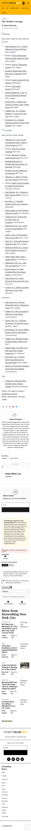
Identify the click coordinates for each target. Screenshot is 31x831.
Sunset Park (5, 680)
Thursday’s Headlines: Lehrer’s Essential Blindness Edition (10, 649)
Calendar (4, 776)
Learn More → (9, 476)
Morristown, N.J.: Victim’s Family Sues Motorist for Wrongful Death (15, 360)
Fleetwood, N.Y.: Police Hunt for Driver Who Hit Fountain (16, 219)
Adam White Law (13, 474)
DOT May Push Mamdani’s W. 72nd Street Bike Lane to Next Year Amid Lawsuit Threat (9, 628)
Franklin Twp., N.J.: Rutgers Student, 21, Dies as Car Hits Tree (16, 114)
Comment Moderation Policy (5, 801)
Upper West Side (6, 622)
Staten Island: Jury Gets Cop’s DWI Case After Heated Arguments (16, 351)
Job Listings (5, 816)
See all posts (7, 721)
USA (3, 8)
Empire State (15, 8)
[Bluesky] (17, 759)
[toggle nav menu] (28, 3)
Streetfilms (25, 8)
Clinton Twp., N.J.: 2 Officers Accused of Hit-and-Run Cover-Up (17, 323)
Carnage (4, 19)
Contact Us (5, 779)
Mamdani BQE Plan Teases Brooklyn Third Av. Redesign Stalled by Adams (9, 685)
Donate (4, 12)
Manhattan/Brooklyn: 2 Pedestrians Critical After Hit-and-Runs (16, 164)
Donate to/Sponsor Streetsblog (5, 791)
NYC (7, 8)
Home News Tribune (9, 394)
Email (4, 505)
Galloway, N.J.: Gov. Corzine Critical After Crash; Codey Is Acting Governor (16, 142)
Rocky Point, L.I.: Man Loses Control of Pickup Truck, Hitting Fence (17, 104)
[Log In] (23, 3)
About (3, 772)
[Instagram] (22, 759)
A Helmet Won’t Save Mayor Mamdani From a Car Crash (8, 705)
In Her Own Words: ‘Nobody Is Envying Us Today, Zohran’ (9, 667)
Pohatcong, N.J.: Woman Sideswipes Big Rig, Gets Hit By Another (17, 123)
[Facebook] (13, 759)
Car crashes (5, 699)
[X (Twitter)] (9, 759)
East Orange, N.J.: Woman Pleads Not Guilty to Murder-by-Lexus (17, 305)
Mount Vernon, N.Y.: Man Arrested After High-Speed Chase (15, 272)
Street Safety (14, 458)
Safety (4, 643)
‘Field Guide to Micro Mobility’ (5, 810)
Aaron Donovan (10, 25)
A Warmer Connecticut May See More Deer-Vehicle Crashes (15, 384)
